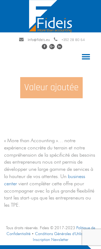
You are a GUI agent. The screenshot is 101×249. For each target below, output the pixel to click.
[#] (52, 46)
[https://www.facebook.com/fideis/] (44, 46)
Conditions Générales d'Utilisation (63, 233)
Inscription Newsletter (50, 239)
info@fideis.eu (39, 39)
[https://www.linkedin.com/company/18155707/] (59, 46)
